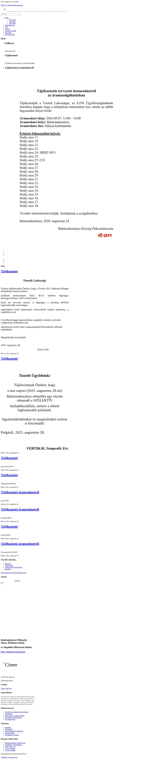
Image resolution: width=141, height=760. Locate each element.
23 (10, 573)
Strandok (8, 727)
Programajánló (9, 733)
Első (2, 573)
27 (17, 573)
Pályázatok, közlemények (13, 717)
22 (8, 573)
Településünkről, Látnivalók (14, 731)
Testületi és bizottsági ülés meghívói (16, 712)
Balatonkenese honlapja (15, 5)
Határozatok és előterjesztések (14, 716)
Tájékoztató (9, 271)
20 (5, 573)
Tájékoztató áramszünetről (20, 492)
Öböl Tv (3, 5)
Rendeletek (8, 714)
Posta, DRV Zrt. (10, 746)
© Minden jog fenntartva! (9, 757)
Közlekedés (9, 729)
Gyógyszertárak (10, 748)
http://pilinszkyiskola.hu (13, 651)
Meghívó (8, 564)
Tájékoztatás (9, 565)
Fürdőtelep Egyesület (12, 735)
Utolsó (24, 573)
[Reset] (21, 14)
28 (18, 573)
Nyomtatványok (10, 719)
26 (15, 573)
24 (12, 573)
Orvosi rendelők (10, 750)
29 (20, 573)
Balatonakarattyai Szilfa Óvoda (15, 743)
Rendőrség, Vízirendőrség (13, 745)
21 (7, 573)
